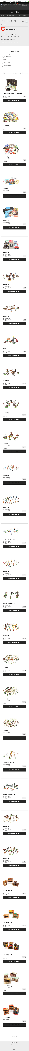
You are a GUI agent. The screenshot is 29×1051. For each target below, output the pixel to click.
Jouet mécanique (6, 62)
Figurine (5, 57)
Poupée (5, 59)
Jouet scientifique (7, 65)
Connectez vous (20, 1)
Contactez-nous (14, 1042)
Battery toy (5, 64)
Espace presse (14, 1044)
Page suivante (14, 1036)
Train (4, 60)
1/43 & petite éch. (7, 54)
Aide (14, 1047)
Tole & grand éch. (7, 56)
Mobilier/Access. (6, 67)
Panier (13, 1)
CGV (14, 1049)
